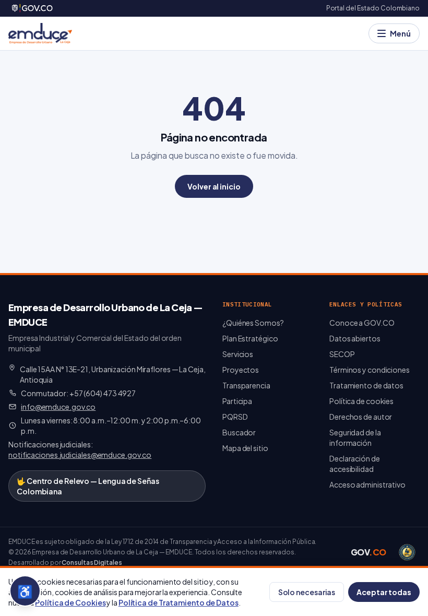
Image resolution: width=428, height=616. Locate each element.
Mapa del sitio (245, 448)
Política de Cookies (70, 602)
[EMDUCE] (40, 33)
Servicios (237, 354)
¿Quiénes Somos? (253, 322)
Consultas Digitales (92, 562)
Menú (400, 33)
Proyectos (240, 369)
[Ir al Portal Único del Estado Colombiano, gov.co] (32, 8)
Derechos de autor (360, 416)
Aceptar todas (383, 592)
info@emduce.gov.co (58, 406)
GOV (368, 552)
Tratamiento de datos (366, 385)
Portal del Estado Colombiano (373, 8)
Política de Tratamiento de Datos (178, 602)
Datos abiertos (355, 338)
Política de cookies (361, 401)
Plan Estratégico (250, 338)
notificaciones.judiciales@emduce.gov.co (79, 454)
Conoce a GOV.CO (362, 322)
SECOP (342, 354)
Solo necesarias (307, 592)
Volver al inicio (213, 186)
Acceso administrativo (367, 484)
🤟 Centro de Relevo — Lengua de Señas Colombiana (88, 486)
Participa (237, 401)
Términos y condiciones (369, 369)
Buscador (239, 432)
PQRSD (235, 416)
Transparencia (246, 385)
